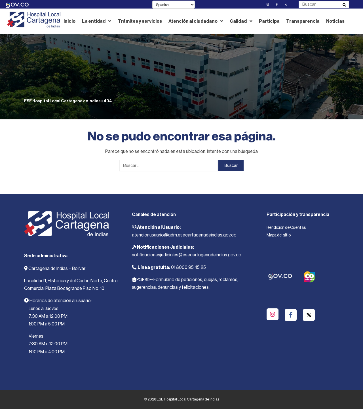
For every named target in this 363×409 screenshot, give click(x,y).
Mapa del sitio (279, 235)
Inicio (69, 21)
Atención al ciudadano (193, 21)
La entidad (93, 21)
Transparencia (303, 21)
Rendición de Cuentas (286, 228)
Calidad (238, 21)
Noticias (335, 21)
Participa (269, 21)
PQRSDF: (144, 280)
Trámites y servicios (140, 21)
